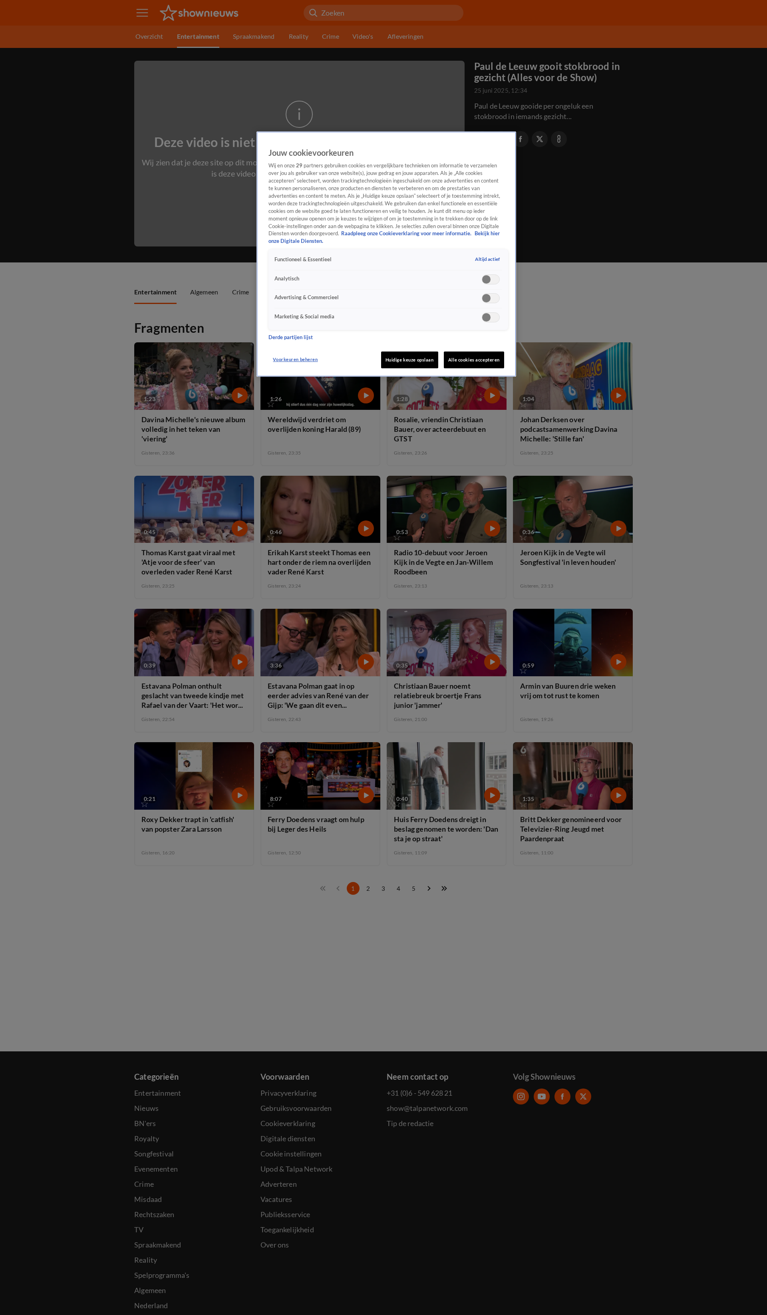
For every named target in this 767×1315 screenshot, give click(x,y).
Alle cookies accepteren (474, 359)
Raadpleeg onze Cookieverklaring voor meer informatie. (407, 234)
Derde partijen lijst (290, 337)
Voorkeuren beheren (295, 359)
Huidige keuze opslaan (409, 359)
